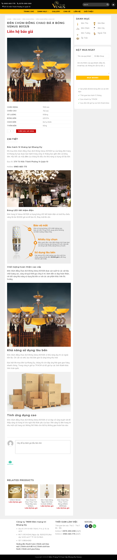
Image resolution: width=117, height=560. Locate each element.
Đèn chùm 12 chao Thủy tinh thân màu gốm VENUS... (31, 503)
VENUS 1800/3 (15, 500)
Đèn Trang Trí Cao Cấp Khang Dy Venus (65, 557)
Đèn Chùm (17, 19)
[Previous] (8, 498)
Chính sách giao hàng (31, 549)
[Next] (69, 498)
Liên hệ (77, 11)
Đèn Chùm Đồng (28, 19)
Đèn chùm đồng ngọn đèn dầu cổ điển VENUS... (47, 502)
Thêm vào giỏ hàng (26, 131)
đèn (26, 156)
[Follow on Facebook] (86, 526)
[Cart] (113, 4)
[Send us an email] (90, 526)
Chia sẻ (66, 11)
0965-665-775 (9, 3)
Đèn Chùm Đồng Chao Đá (45, 19)
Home (9, 19)
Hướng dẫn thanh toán (25, 544)
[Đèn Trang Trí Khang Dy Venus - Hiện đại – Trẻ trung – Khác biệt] (58, 4)
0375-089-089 (25, 3)
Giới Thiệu (88, 11)
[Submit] (107, 4)
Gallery (56, 11)
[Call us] (94, 526)
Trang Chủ (29, 11)
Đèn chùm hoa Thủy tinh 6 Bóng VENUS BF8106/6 (62, 503)
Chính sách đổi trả (28, 546)
